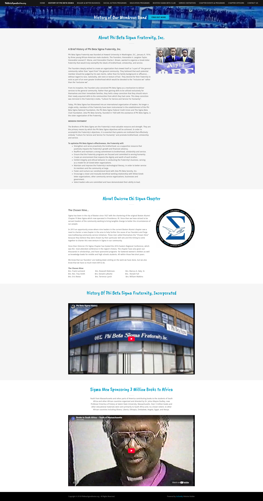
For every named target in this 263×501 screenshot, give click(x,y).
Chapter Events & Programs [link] (212, 3)
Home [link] (42, 3)
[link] (15, 3)
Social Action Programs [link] (115, 3)
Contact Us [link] (252, 3)
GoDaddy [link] (179, 496)
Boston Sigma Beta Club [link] (164, 3)
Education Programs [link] (140, 3)
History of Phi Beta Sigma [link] (61, 3)
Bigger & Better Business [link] (88, 3)
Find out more (159, 17)
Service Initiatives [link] (187, 3)
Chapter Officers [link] (236, 3)
